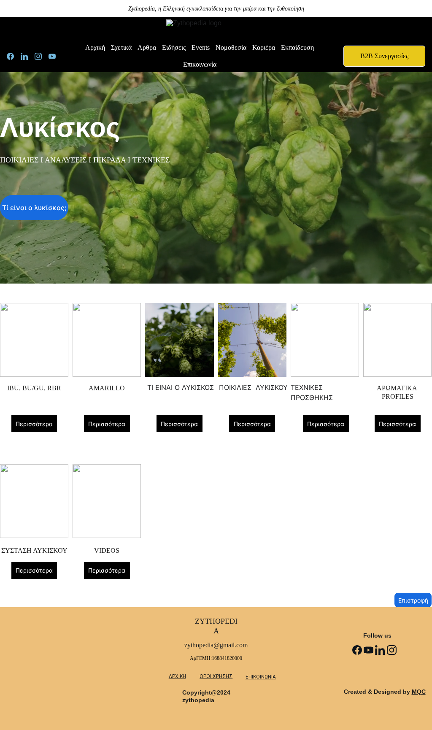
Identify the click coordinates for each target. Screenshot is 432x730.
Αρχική (95, 47)
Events (201, 47)
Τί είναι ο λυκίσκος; (34, 207)
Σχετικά (121, 47)
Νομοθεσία (231, 47)
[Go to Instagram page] (42, 56)
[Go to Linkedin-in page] (28, 56)
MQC (419, 691)
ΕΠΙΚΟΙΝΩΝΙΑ (261, 677)
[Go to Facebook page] (14, 56)
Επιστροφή (413, 600)
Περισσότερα (34, 423)
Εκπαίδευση (297, 47)
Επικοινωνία (199, 64)
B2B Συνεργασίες (384, 55)
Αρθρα (147, 47)
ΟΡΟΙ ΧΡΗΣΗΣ (216, 676)
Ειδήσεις (174, 47)
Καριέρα (263, 47)
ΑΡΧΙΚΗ (177, 676)
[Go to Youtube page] (52, 56)
